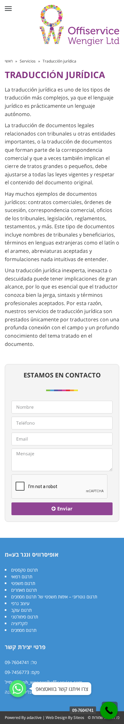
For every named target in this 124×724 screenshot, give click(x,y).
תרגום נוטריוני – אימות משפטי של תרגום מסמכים (54, 597)
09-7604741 (17, 662)
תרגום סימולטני (24, 617)
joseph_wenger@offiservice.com (48, 682)
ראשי (9, 61)
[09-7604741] (109, 710)
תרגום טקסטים (24, 570)
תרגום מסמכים (24, 630)
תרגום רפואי (21, 577)
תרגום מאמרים (24, 590)
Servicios (28, 61)
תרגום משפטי (23, 583)
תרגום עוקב (21, 610)
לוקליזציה (19, 623)
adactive (34, 717)
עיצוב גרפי (20, 603)
